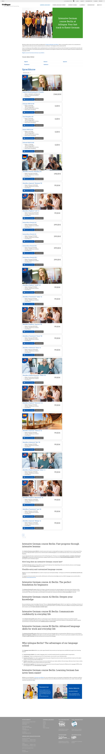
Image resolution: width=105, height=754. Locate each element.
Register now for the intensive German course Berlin (33, 52)
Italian (44, 726)
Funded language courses (59, 4)
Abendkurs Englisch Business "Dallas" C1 (34, 470)
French (44, 724)
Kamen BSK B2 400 (28, 129)
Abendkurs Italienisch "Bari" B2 (31, 442)
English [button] (100, 1)
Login (77, 1)
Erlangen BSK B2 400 (28, 103)
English (44, 721)
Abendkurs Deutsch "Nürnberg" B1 (32, 171)
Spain (44, 725)
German (44, 722)
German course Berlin (39, 677)
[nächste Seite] (23, 535)
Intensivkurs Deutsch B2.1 (30, 257)
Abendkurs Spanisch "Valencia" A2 (32, 430)
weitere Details (38, 99)
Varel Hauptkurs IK (28, 116)
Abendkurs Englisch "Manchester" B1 (33, 497)
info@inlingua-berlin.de (26, 733)
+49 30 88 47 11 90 (68, 1)
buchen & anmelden (29, 99)
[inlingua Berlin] (6, 4)
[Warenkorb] (73, 1)
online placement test (31, 577)
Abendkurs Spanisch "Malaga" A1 (32, 521)
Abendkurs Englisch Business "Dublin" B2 (34, 375)
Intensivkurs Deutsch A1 (29, 234)
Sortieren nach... (26, 72)
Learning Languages (46, 4)
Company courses (72, 4)
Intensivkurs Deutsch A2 (29, 222)
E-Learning (82, 4)
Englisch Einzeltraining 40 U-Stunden (33, 92)
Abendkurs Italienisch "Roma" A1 (32, 347)
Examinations (91, 4)
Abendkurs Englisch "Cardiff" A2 (32, 285)
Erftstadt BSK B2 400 (28, 142)
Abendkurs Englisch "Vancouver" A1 (33, 403)
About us (99, 4)
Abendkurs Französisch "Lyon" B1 (32, 509)
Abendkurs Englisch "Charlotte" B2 (32, 324)
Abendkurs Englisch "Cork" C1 (31, 211)
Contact (82, 1)
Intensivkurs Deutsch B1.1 (30, 246)
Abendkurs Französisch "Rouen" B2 (32, 336)
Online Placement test (44, 696)
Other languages (46, 727)
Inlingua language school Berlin (52, 44)
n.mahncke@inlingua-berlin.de (74, 694)
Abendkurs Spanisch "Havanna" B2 (32, 183)
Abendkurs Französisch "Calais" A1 (32, 296)
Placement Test (89, 1)
